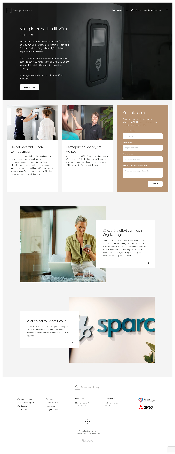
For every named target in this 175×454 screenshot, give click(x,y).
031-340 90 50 (110, 406)
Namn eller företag (129, 131)
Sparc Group (91, 431)
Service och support (153, 10)
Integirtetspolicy (53, 409)
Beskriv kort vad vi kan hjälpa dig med (135, 165)
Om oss (49, 399)
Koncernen (50, 406)
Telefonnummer (128, 154)
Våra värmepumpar (120, 10)
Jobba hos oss (52, 403)
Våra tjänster (136, 10)
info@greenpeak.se (111, 403)
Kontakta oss (22, 409)
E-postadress (127, 142)
